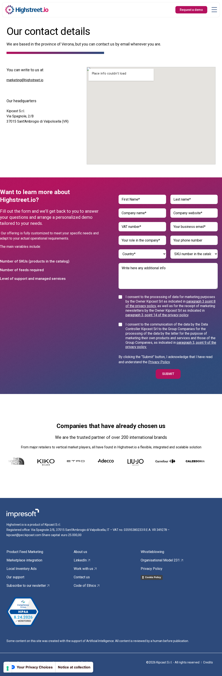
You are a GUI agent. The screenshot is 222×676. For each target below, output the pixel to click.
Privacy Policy (159, 362)
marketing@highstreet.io (25, 80)
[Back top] (212, 666)
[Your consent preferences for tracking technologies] (7, 668)
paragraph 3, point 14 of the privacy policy (157, 315)
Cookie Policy (153, 577)
